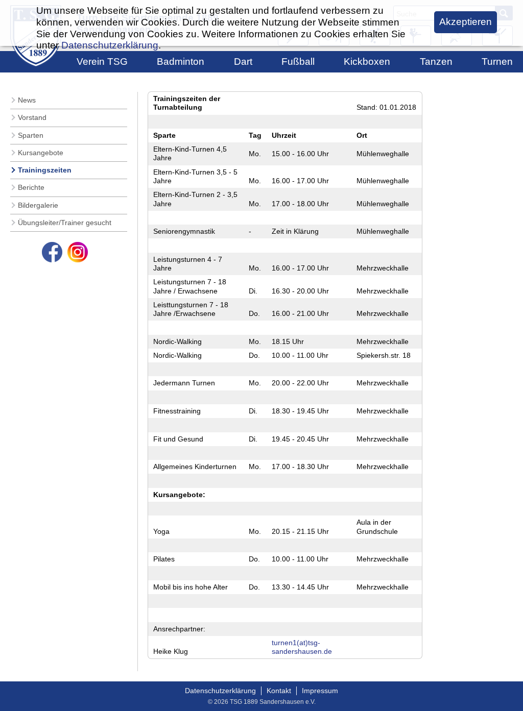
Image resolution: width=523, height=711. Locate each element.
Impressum (320, 691)
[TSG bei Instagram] (77, 252)
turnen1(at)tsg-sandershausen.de (302, 647)
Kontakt (279, 691)
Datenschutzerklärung (220, 691)
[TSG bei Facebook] (52, 252)
